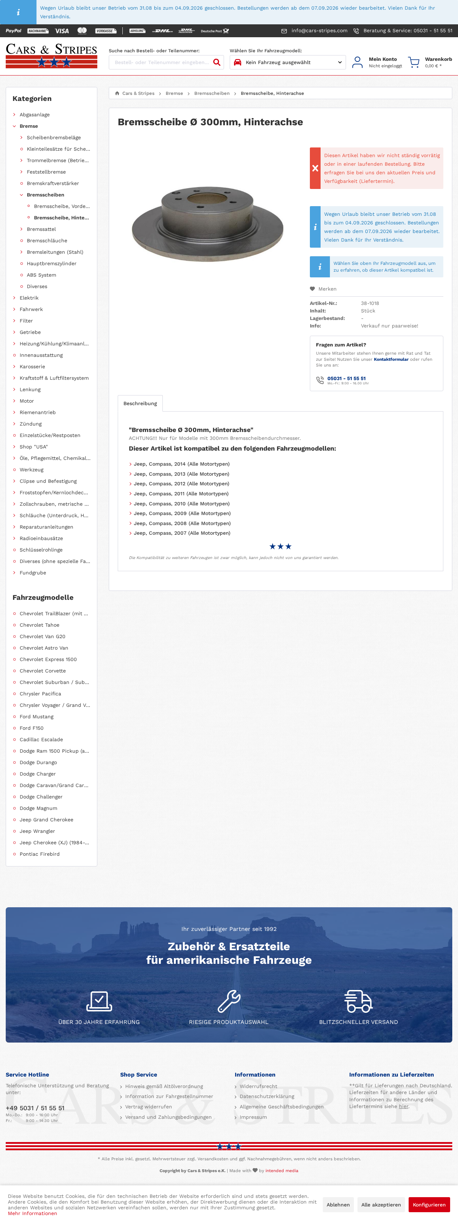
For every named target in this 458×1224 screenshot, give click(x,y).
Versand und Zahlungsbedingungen (167, 1117)
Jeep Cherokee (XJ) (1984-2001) (55, 842)
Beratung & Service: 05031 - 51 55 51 (407, 30)
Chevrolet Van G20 (42, 636)
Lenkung (30, 389)
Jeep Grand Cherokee (46, 819)
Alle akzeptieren (381, 1205)
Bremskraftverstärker (53, 183)
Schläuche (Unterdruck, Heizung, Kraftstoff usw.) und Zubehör (55, 515)
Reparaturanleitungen (46, 527)
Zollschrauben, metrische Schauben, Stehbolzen (55, 504)
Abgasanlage (35, 114)
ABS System (41, 275)
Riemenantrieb (38, 412)
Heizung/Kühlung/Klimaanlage (55, 343)
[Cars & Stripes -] (51, 56)
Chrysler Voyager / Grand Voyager (55, 705)
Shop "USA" (34, 447)
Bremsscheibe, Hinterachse (62, 217)
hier (403, 1106)
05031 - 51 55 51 (346, 378)
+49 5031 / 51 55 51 (35, 1108)
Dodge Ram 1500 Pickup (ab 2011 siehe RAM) (55, 751)
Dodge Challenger (41, 797)
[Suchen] (217, 62)
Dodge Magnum (38, 808)
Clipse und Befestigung (48, 481)
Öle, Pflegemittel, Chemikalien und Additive (55, 458)
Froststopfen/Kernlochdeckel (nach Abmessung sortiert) (55, 492)
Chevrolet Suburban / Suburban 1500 (55, 682)
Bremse (29, 126)
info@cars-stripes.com (318, 30)
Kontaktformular (391, 359)
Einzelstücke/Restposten (50, 435)
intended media (281, 1170)
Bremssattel (41, 229)
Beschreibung (140, 403)
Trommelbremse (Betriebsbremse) (59, 160)
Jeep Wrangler (37, 831)
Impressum (252, 1117)
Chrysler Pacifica (40, 693)
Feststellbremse (46, 172)
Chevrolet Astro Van (44, 648)
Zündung (31, 424)
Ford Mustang (36, 716)
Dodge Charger (38, 774)
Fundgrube (33, 572)
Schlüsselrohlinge (41, 550)
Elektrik (29, 298)
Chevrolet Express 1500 (48, 659)
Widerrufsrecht (257, 1086)
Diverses (37, 286)
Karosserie (32, 366)
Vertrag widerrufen (147, 1106)
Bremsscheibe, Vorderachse (62, 206)
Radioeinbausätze (41, 538)
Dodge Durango (38, 762)
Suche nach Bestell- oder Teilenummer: (154, 50)
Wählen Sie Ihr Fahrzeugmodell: (266, 50)
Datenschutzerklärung (266, 1096)
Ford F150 (32, 728)
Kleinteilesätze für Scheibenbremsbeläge (59, 149)
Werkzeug (31, 469)
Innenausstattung (41, 355)
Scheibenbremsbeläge (54, 137)
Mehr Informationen (32, 1213)
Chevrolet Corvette (43, 671)
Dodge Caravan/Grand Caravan (55, 785)
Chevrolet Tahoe (39, 625)
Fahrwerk (31, 309)
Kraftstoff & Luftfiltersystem (54, 378)
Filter (26, 321)
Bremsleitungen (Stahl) (55, 252)
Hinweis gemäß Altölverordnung (163, 1086)
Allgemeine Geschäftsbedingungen (281, 1106)
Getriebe (30, 332)
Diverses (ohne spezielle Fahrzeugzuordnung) (55, 561)
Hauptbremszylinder (52, 263)
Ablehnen (338, 1205)
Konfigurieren (429, 1205)
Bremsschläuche (47, 240)
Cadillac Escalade (41, 739)
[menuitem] (377, 62)
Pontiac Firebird (40, 854)
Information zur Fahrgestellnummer (168, 1096)
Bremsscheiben (45, 195)
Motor (27, 401)
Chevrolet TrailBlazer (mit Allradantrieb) (55, 613)
